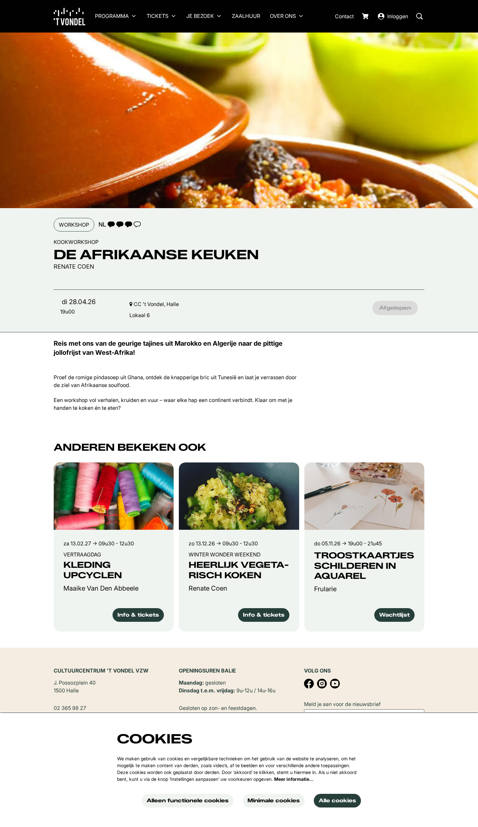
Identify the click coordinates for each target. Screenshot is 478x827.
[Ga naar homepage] (74, 16)
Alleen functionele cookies (188, 800)
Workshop (74, 224)
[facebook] (309, 683)
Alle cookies (337, 800)
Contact (344, 16)
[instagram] (322, 683)
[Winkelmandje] (365, 16)
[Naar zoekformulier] (419, 16)
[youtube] (335, 683)
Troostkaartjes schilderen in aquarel (364, 566)
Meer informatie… (293, 779)
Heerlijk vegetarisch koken (239, 570)
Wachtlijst (394, 615)
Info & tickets (138, 615)
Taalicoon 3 (119, 224)
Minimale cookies (273, 800)
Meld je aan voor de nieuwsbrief (342, 704)
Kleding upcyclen (92, 570)
